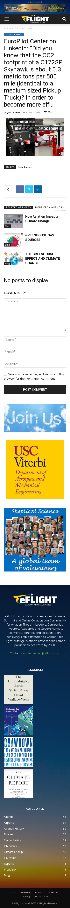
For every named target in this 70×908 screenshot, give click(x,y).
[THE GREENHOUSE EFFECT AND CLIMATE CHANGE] (13, 258)
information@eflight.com (43, 653)
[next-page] (63, 208)
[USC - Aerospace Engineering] (35, 469)
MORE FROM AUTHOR (48, 207)
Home (7, 28)
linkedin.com (25, 167)
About (12, 892)
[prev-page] (57, 208)
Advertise (25, 892)
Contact (38, 892)
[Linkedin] (38, 189)
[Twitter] (29, 189)
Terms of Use (41, 896)
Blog (7, 226)
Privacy (26, 896)
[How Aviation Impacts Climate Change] (13, 221)
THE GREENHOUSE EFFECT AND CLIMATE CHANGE (42, 258)
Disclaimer (52, 892)
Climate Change (23, 28)
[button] (6, 19)
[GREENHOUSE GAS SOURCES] (13, 240)
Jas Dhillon (13, 112)
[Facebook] (20, 189)
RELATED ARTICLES (18, 207)
